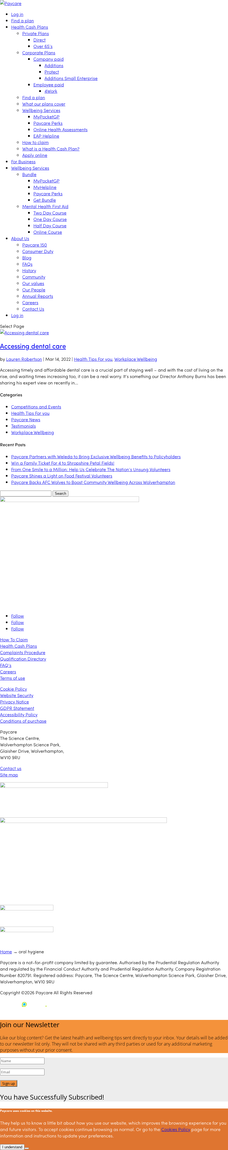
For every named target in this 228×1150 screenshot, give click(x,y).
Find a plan (22, 20)
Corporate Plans (38, 52)
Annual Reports (37, 296)
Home (6, 951)
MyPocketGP (46, 116)
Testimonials (23, 426)
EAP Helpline (46, 136)
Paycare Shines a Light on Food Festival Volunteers (61, 475)
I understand (12, 1147)
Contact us (10, 768)
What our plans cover (43, 104)
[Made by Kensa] (25, 1004)
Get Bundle (44, 200)
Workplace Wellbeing (135, 359)
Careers (30, 302)
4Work (50, 91)
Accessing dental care (33, 345)
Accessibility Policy (19, 714)
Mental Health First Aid (45, 206)
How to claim (35, 142)
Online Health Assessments (60, 129)
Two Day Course (49, 212)
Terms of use (12, 678)
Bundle (29, 174)
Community (33, 277)
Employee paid (48, 84)
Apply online (34, 155)
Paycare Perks (48, 123)
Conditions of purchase (23, 721)
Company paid (48, 59)
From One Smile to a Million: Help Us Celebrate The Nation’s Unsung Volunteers (90, 469)
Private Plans (35, 33)
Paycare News (25, 419)
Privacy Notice (14, 701)
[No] (26, 1148)
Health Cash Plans (29, 27)
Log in (17, 14)
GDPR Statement (17, 708)
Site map (9, 774)
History (29, 270)
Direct (39, 39)
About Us (20, 238)
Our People (33, 289)
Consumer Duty (37, 251)
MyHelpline (44, 187)
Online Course (47, 232)
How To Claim (14, 639)
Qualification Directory (23, 659)
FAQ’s (5, 665)
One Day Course (50, 219)
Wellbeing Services (41, 110)
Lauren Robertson (24, 359)
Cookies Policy (175, 1129)
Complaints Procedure (22, 652)
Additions (53, 65)
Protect (51, 72)
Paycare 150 (34, 245)
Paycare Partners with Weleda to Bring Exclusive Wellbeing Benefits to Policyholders (96, 456)
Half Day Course (49, 225)
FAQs (27, 264)
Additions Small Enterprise (71, 78)
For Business (23, 161)
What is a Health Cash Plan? (51, 148)
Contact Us (33, 309)
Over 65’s (43, 46)
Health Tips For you (93, 359)
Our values (33, 283)
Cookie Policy (13, 689)
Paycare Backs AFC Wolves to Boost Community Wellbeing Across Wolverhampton (93, 482)
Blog (26, 257)
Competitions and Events (36, 406)
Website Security (16, 695)
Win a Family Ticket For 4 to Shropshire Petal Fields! (62, 463)
